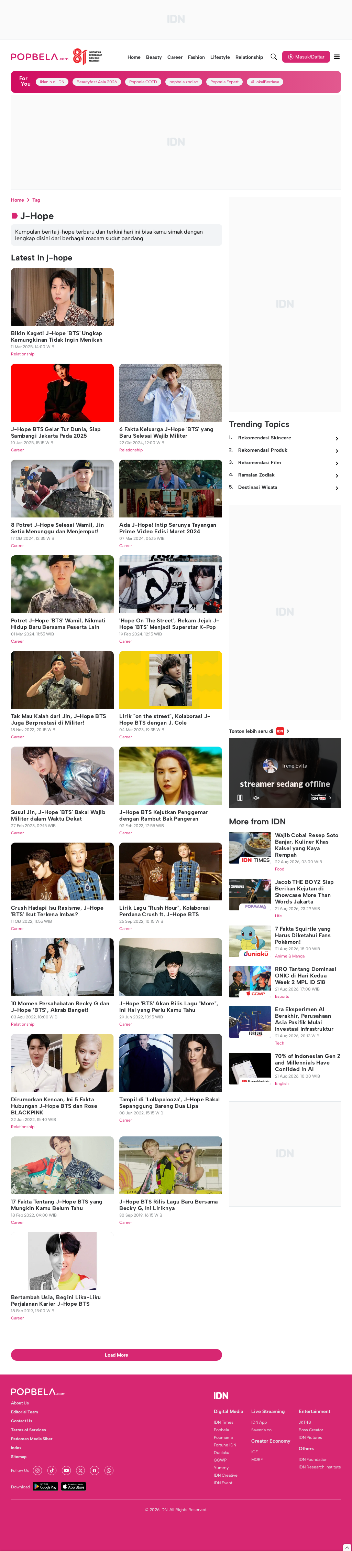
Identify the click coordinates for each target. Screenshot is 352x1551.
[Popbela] (56, 56)
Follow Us (20, 1470)
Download (20, 1487)
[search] (274, 57)
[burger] (337, 57)
